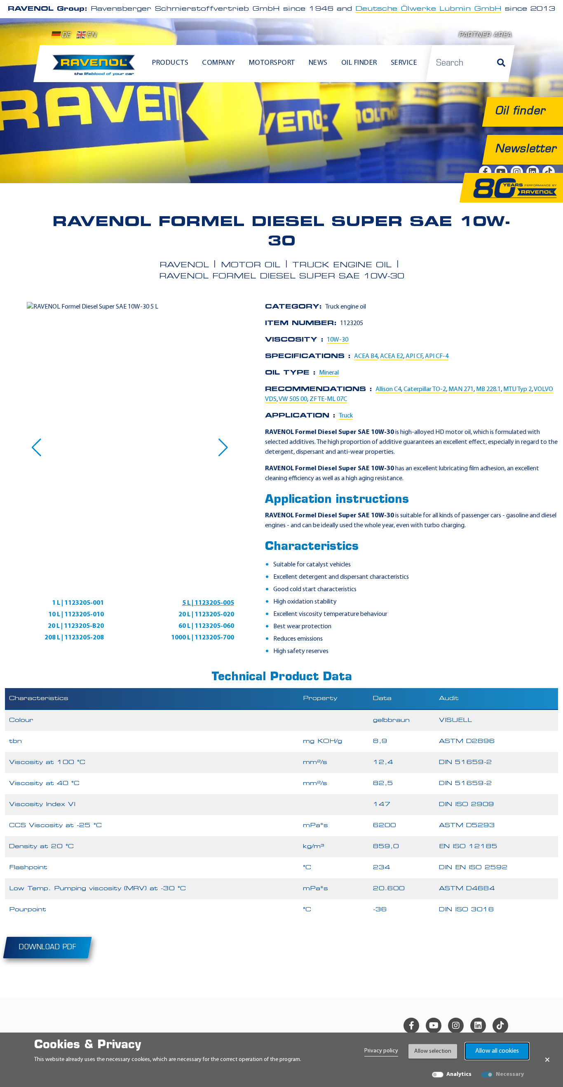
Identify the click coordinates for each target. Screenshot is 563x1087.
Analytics (459, 1074)
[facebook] (411, 1025)
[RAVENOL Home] (96, 68)
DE (66, 36)
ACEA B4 (366, 356)
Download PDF (47, 947)
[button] (36, 448)
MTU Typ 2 (517, 389)
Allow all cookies (497, 1051)
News (318, 63)
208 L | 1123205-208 (74, 637)
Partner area (485, 36)
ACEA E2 (391, 356)
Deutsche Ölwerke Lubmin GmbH (428, 9)
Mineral (329, 373)
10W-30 (337, 340)
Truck (346, 416)
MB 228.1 (488, 389)
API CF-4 (436, 356)
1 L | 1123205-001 (78, 603)
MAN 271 (461, 389)
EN (91, 36)
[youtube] (433, 1025)
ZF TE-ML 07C (328, 399)
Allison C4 (388, 389)
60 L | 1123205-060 (206, 626)
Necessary (510, 1074)
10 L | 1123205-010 (76, 614)
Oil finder (359, 63)
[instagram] (456, 1025)
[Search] (501, 63)
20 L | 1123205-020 (206, 614)
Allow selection (432, 1051)
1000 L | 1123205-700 (202, 637)
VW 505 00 (293, 399)
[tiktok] (500, 1025)
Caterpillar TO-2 (424, 389)
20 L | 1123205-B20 (76, 626)
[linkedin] (478, 1025)
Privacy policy (381, 1051)
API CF (414, 356)
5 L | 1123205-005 (208, 603)
